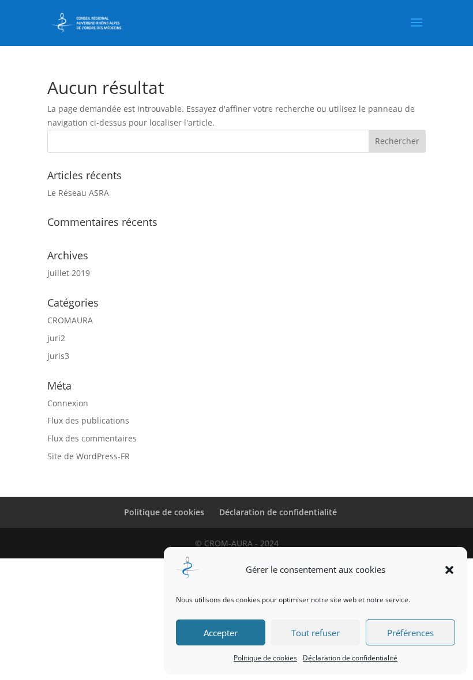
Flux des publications (88, 420)
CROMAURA (70, 320)
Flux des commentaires (92, 438)
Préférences (410, 633)
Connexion (67, 403)
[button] (449, 570)
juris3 (58, 355)
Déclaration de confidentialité (350, 658)
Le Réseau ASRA (78, 192)
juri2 (56, 338)
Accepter (221, 633)
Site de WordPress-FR (88, 456)
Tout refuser (315, 633)
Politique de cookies (265, 658)
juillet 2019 (68, 272)
